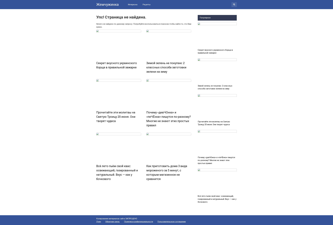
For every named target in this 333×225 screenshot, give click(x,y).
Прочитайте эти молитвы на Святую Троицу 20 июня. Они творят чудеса (115, 117)
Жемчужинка (107, 4)
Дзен (98, 221)
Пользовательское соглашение (171, 221)
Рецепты (147, 4)
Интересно (132, 4)
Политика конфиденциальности (138, 221)
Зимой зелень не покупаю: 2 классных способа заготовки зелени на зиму (166, 67)
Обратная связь (112, 221)
